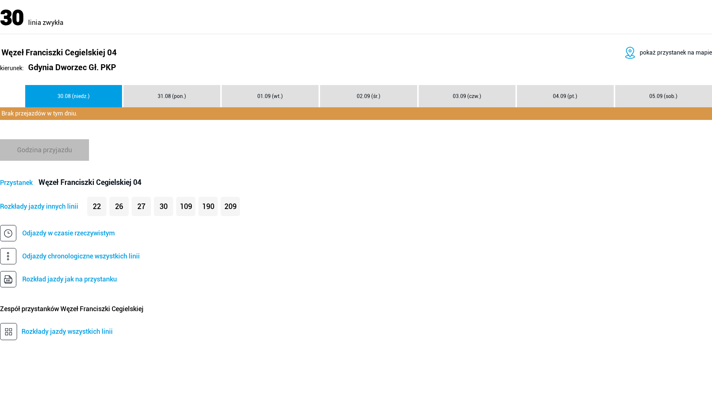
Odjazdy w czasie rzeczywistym (68, 233)
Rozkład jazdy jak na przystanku (69, 279)
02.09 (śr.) (368, 96)
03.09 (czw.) (467, 96)
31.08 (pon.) (172, 96)
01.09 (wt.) (270, 96)
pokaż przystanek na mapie (676, 52)
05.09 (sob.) (663, 96)
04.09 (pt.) (565, 96)
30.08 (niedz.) (73, 96)
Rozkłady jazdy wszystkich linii (67, 331)
